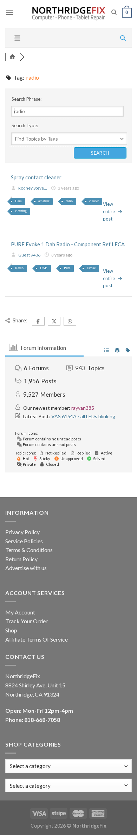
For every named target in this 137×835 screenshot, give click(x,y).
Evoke (91, 268)
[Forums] (12, 57)
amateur (43, 201)
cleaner (94, 201)
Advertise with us (26, 567)
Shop (11, 630)
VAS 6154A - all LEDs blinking (83, 416)
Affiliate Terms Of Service (36, 639)
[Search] (114, 12)
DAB (43, 268)
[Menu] (9, 12)
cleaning (21, 211)
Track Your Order (26, 621)
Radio (19, 268)
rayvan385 (82, 408)
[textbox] (30, 786)
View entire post (109, 211)
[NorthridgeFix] (68, 12)
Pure (67, 268)
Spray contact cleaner (36, 177)
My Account (20, 612)
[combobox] (68, 785)
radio (69, 201)
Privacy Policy (22, 531)
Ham (18, 201)
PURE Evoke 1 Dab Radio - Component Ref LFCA (68, 244)
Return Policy (21, 559)
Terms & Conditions (29, 549)
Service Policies (24, 541)
